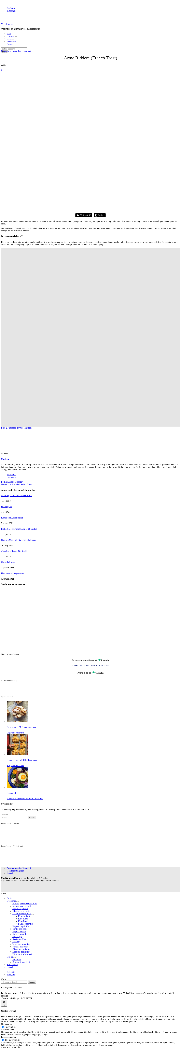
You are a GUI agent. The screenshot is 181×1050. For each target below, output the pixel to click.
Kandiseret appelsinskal (12, 518)
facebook (11, 8)
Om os (9, 39)
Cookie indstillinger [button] (10, 998)
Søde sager (28, 51)
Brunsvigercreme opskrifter (24, 903)
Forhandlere (11, 41)
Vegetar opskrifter (20, 946)
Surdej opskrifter (19, 929)
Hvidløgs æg (7, 506)
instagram (11, 11)
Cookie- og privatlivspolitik (19, 868)
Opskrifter (10, 36)
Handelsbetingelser (15, 871)
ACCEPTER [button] (27, 998)
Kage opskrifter (19, 931)
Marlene (5, 459)
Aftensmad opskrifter (21, 911)
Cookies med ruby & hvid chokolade (18, 540)
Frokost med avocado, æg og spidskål (19, 529)
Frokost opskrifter (20, 908)
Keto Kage (23, 918)
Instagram (11, 477)
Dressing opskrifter (20, 952)
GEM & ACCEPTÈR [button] (11, 1047)
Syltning (16, 941)
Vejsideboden (7, 24)
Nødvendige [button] (6, 1024)
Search (32, 982)
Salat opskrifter (19, 939)
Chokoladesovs (8, 562)
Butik (9, 34)
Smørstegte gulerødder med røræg (17, 495)
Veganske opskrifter (21, 944)
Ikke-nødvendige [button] (8, 1037)
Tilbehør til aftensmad (22, 954)
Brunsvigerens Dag (21, 962)
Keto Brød (23, 921)
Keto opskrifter (25, 916)
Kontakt (10, 44)
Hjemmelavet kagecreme (12, 573)
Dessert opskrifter (20, 934)
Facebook (11, 474)
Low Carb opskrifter (21, 913)
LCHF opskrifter (25, 924)
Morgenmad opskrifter (11, 51)
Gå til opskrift (85, 215)
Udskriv (100, 215)
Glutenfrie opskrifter (21, 949)
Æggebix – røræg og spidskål (15, 551)
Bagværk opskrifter (21, 926)
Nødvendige (10, 1027)
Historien (16, 959)
